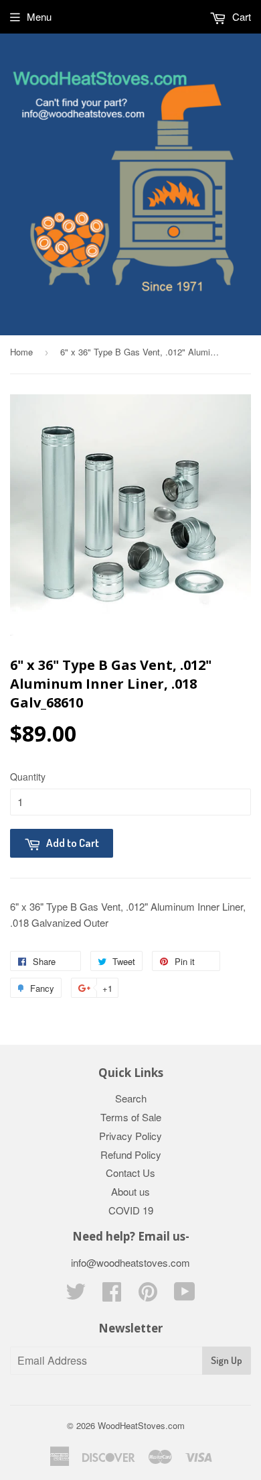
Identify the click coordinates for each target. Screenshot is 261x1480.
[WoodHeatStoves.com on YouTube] (184, 1295)
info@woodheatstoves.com (130, 1262)
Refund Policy (130, 1154)
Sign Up (226, 1360)
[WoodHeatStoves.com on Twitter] (76, 1295)
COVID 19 (130, 1210)
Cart (240, 16)
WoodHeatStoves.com (141, 1425)
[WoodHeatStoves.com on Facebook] (112, 1295)
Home (21, 351)
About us (130, 1191)
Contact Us (130, 1172)
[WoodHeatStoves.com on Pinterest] (148, 1295)
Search (131, 1098)
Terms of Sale (130, 1117)
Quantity (28, 776)
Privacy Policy (130, 1136)
